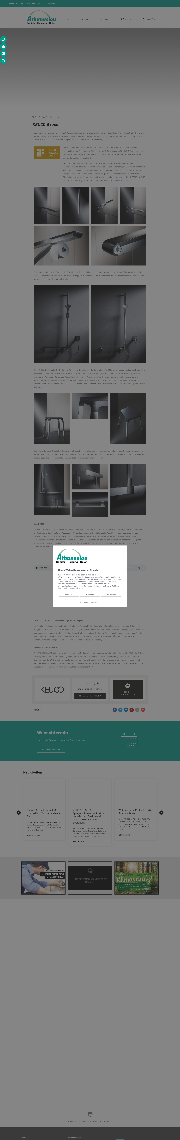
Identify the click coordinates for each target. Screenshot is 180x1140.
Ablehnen (68, 594)
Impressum (95, 602)
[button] (3, 39)
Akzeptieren (111, 594)
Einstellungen (90, 594)
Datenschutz (84, 602)
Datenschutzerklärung (102, 586)
